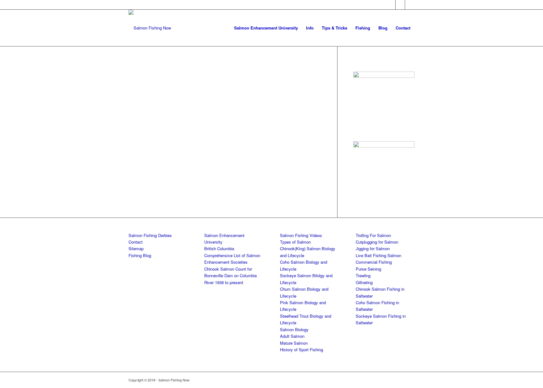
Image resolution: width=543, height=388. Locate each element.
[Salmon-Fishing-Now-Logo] (150, 28)
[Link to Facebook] (390, 4)
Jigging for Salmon (373, 248)
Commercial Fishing (374, 262)
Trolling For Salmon (373, 235)
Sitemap (136, 248)
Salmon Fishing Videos (301, 235)
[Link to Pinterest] (409, 4)
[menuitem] (266, 28)
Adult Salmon (292, 336)
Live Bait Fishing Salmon (378, 255)
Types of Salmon (295, 242)
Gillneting (364, 282)
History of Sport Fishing (301, 350)
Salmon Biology (294, 329)
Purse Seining (368, 269)
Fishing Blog (140, 255)
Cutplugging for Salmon (377, 242)
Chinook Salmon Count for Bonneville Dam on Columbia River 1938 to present (230, 275)
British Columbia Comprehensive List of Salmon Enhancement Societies (232, 255)
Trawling (363, 275)
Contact (136, 242)
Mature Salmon (294, 343)
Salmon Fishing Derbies (150, 235)
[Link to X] (400, 4)
